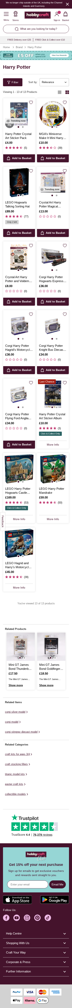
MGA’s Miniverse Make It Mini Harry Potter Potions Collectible (51, 136)
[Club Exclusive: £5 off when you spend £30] (36, 55)
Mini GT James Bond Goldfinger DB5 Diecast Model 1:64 (49, 667)
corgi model (11, 721)
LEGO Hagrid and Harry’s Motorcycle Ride (17, 565)
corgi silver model (15, 711)
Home (6, 47)
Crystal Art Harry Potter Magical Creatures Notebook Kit (52, 205)
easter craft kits (14, 784)
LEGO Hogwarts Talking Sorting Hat (17, 204)
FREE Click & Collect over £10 (50, 40)
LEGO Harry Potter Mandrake (51, 490)
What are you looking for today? (38, 28)
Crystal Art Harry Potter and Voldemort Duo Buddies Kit (19, 279)
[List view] (59, 92)
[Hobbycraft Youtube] (16, 918)
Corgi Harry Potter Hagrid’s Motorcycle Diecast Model (18, 348)
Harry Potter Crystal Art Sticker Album (52, 416)
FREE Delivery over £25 (19, 40)
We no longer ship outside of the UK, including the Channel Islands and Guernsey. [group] (34, 4)
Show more (16, 685)
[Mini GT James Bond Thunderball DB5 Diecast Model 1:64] (21, 647)
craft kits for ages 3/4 (17, 754)
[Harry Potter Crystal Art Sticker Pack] (19, 114)
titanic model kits (15, 774)
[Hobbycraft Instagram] (27, 918)
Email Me (57, 884)
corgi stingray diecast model (21, 731)
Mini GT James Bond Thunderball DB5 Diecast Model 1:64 (20, 667)
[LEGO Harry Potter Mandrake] (53, 469)
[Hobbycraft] (38, 16)
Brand (19, 47)
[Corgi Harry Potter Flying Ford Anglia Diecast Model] (19, 394)
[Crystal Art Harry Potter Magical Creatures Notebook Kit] (53, 182)
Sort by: (33, 82)
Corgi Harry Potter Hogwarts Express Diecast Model (51, 279)
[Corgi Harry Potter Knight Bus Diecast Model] (53, 326)
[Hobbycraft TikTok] (48, 918)
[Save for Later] (31, 102)
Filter (15, 82)
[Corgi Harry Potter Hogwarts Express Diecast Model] (53, 257)
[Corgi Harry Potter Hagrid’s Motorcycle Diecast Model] (19, 326)
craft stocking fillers (16, 764)
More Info (53, 444)
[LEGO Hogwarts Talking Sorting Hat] (19, 182)
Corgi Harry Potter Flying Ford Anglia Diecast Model (17, 416)
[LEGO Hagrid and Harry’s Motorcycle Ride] (19, 543)
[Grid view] (67, 92)
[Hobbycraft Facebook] (6, 918)
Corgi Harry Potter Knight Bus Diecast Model (51, 348)
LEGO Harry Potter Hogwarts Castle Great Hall (17, 491)
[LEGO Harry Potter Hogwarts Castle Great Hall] (19, 469)
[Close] (67, 4)
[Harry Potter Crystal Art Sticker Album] (53, 394)
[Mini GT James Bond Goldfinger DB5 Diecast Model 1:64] (51, 647)
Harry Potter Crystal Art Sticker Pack (18, 136)
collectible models (15, 794)
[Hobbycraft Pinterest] (37, 918)
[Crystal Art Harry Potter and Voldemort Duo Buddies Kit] (19, 257)
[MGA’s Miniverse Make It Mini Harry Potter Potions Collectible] (53, 114)
